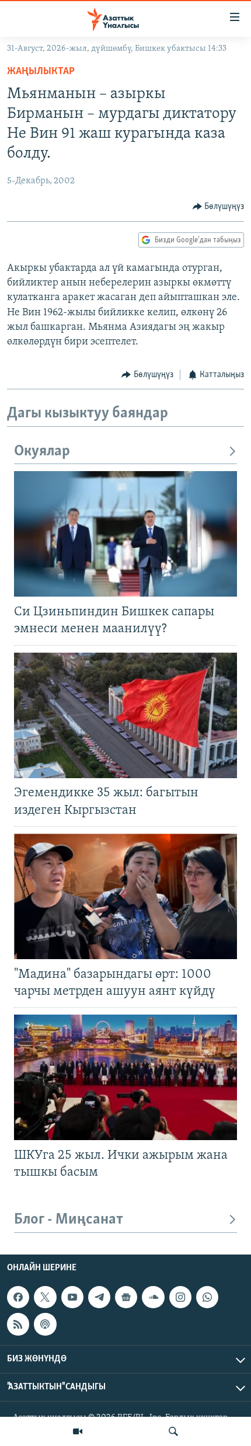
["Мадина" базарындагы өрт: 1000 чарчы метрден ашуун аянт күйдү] (125, 896)
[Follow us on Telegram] (99, 1297)
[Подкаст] (45, 1324)
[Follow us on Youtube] (72, 1297)
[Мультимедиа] (77, 1431)
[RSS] (18, 1324)
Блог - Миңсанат (68, 1220)
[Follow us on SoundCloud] (153, 1297)
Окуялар (42, 451)
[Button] (219, 206)
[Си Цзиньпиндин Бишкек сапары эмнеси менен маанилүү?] (125, 534)
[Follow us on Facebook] (18, 1297)
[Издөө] (173, 1431)
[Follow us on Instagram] (180, 1297)
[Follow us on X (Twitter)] (45, 1297)
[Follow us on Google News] (126, 1297)
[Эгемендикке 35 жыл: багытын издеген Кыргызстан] (125, 715)
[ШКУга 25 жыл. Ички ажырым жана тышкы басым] (125, 1077)
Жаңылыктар (41, 72)
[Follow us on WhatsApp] (207, 1297)
